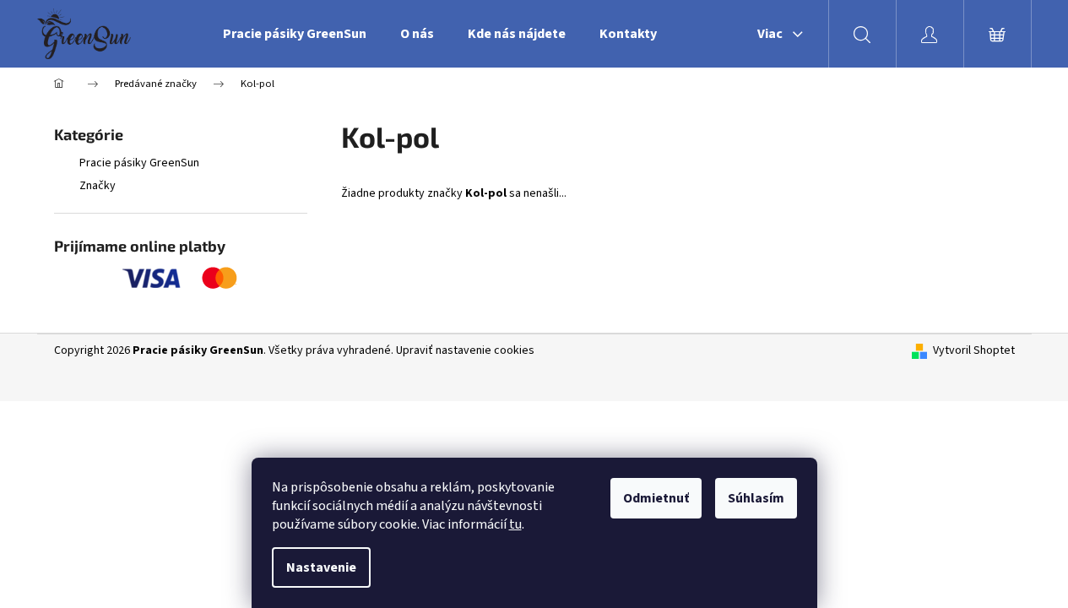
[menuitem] (294, 34)
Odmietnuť (656, 498)
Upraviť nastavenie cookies (465, 350)
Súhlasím (756, 498)
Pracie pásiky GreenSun (139, 163)
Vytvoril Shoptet (974, 351)
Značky (97, 185)
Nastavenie (321, 567)
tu (515, 524)
